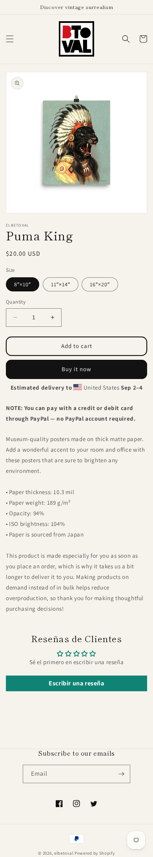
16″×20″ (100, 284)
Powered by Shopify (95, 853)
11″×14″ (60, 284)
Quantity (16, 301)
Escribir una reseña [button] (76, 683)
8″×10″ (22, 284)
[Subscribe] (121, 774)
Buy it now (76, 369)
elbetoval (63, 853)
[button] (9, 39)
